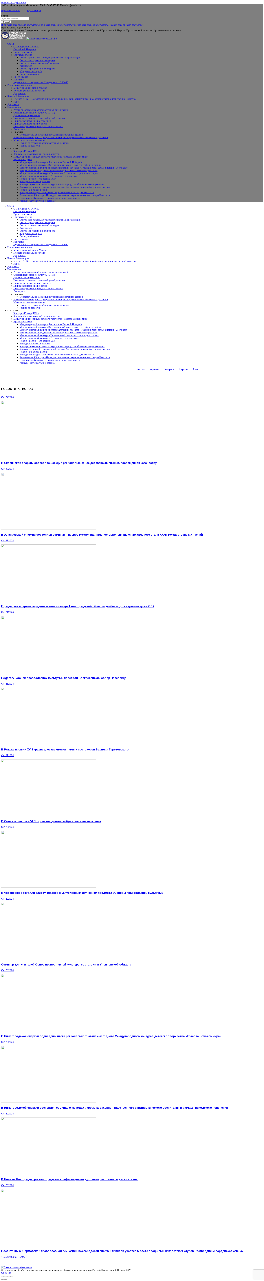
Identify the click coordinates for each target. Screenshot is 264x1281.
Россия (141, 369)
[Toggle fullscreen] (8, 1276)
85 (11, 1257)
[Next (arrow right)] (5, 1279)
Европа (183, 369)
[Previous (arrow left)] (2, 1279)
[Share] (5, 1276)
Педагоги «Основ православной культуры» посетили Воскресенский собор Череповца (64, 677)
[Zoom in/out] (11, 1276)
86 (14, 1257)
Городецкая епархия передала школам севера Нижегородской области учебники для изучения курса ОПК (77, 606)
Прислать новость (10, 10)
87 (17, 1257)
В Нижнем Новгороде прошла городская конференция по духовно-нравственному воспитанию (69, 1179)
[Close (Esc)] (2, 1276)
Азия (195, 369)
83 (6, 1257)
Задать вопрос (34, 10)
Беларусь (169, 369)
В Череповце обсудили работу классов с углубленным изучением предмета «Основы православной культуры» (82, 892)
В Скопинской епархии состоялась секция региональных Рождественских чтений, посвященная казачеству (79, 462)
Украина (154, 369)
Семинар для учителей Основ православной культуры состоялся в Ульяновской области (66, 964)
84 (9, 1257)
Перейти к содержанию (13, 2)
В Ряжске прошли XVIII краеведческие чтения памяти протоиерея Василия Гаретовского (65, 749)
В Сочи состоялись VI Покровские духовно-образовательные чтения (51, 821)
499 (23, 1257)
